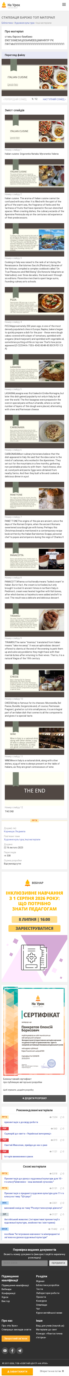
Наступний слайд (54, 99)
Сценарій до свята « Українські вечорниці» (27, 1133)
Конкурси (41, 1300)
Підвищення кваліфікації (15, 1285)
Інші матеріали (32, 839)
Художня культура (14, 839)
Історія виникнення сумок (18, 1156)
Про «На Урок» (10, 1325)
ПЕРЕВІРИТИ (58, 1263)
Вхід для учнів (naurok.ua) (50, 1325)
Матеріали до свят (46, 1329)
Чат (38, 1308)
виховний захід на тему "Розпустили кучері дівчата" (33, 1208)
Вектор (6, 1301)
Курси (5, 1297)
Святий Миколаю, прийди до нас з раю (25, 1145)
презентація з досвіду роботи (21, 1122)
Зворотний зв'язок (15, 1338)
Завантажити (18, 1371)
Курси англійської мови (49, 1312)
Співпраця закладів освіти (16, 1329)
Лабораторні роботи (47, 1293)
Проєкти (41, 1297)
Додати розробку (35, 1098)
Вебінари (6, 1289)
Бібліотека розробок (47, 1285)
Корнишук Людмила (14, 831)
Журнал (40, 1281)
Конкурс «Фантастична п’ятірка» (49, 1335)
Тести (39, 1289)
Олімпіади (41, 1304)
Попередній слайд (15, 99)
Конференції (8, 1293)
